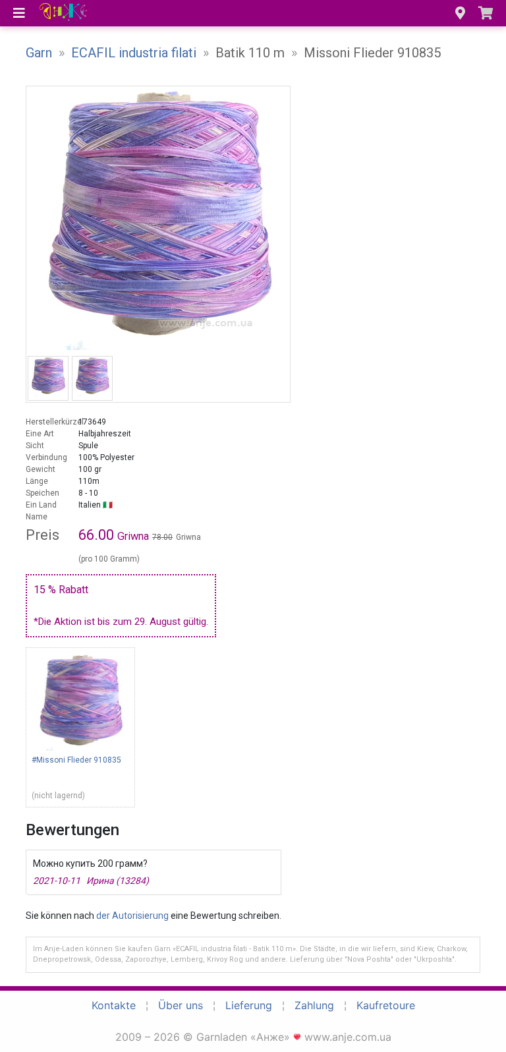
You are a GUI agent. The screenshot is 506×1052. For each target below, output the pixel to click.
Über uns (180, 1005)
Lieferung (248, 1005)
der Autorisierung (132, 915)
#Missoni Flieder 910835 (76, 760)
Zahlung (314, 1005)
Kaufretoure (385, 1005)
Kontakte (114, 1005)
